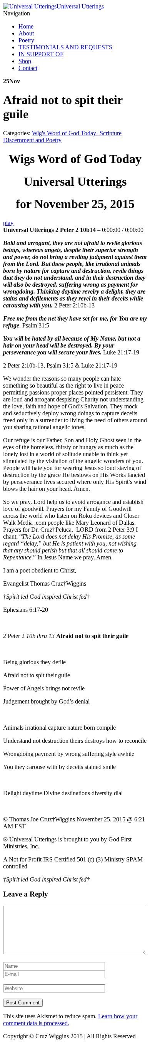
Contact (27, 68)
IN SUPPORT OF (40, 54)
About (26, 33)
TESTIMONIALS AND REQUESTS (65, 47)
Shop (24, 61)
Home (25, 26)
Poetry (26, 40)
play (8, 223)
